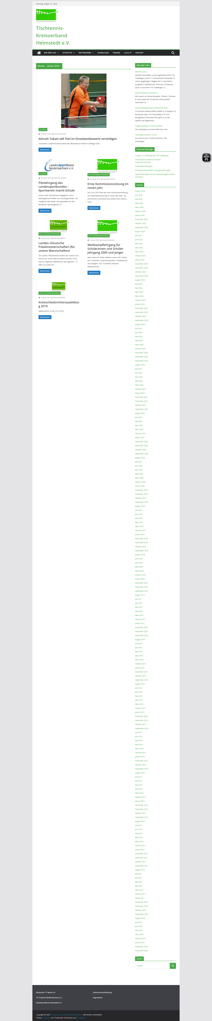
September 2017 (141, 591)
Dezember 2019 (141, 490)
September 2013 (141, 769)
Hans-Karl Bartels (60, 134)
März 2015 (139, 704)
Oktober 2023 (140, 316)
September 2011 (141, 866)
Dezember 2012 (141, 805)
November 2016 (141, 631)
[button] (57, 52)
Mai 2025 (138, 243)
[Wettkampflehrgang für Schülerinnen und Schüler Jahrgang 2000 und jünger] (108, 227)
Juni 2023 (138, 332)
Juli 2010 (138, 922)
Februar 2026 (140, 211)
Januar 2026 (140, 215)
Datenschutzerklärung (102, 992)
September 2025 (141, 227)
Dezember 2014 (141, 716)
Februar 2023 (140, 348)
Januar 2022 (140, 393)
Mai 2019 (138, 518)
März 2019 (139, 526)
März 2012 (139, 841)
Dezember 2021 (141, 397)
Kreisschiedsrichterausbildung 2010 (59, 304)
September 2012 (141, 817)
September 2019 (141, 502)
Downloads (103, 53)
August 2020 (140, 458)
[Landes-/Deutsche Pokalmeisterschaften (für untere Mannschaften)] (59, 226)
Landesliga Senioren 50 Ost (146, 135)
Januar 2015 (140, 712)
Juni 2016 (138, 647)
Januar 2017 (140, 623)
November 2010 (141, 906)
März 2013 (139, 793)
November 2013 (141, 761)
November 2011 (141, 857)
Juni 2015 (138, 692)
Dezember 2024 (141, 264)
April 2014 (139, 744)
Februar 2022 (140, 389)
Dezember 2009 (141, 946)
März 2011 (139, 890)
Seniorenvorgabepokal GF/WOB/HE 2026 (151, 108)
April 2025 (139, 247)
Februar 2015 (140, 708)
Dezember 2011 (141, 853)
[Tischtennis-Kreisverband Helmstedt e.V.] (39, 53)
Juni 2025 (138, 239)
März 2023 (139, 344)
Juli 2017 (138, 599)
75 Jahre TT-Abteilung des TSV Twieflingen (152, 155)
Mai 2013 (138, 785)
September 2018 (141, 550)
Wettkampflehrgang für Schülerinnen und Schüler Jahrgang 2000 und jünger (105, 248)
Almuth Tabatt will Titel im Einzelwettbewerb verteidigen (78, 139)
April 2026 (139, 203)
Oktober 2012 (140, 813)
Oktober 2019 (140, 498)
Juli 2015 (138, 688)
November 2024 (141, 268)
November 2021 (141, 401)
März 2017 (139, 615)
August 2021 (140, 413)
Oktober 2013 (140, 765)
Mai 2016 (138, 651)
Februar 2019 (140, 530)
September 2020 (141, 453)
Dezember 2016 (141, 627)
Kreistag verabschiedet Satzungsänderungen (152, 170)
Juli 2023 (138, 328)
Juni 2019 (138, 514)
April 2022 (139, 381)
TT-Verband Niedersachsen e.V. (49, 997)
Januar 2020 (140, 486)
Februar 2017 (140, 619)
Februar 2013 (140, 797)
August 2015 (140, 684)
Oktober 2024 (140, 272)
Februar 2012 (140, 845)
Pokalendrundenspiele (143, 166)
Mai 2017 (138, 607)
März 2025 (139, 251)
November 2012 (141, 809)
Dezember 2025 (141, 219)
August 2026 (140, 191)
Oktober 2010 (140, 910)
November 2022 (141, 357)
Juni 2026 (138, 195)
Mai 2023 (138, 336)
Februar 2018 (140, 575)
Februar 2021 (140, 433)
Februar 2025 (140, 256)
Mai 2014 (138, 740)
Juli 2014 (138, 732)
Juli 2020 (138, 462)
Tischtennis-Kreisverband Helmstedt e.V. (53, 35)
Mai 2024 (138, 288)
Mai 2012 (138, 833)
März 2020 (139, 478)
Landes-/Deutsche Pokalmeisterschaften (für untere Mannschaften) (57, 247)
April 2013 (139, 789)
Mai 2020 (138, 470)
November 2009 (141, 950)
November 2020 (141, 445)
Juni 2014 (138, 736)
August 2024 (140, 280)
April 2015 (139, 700)
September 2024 (141, 276)
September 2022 (141, 361)
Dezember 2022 (141, 352)
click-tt (128, 53)
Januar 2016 (140, 668)
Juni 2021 (138, 417)
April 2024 (139, 292)
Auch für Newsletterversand (98, 175)
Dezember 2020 (141, 441)
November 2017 (141, 587)
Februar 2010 (140, 938)
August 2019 (140, 506)
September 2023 (141, 320)
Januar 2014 (140, 756)
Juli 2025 (138, 235)
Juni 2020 (138, 466)
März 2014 (139, 748)
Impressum (97, 997)
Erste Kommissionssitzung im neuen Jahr (107, 186)
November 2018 (141, 542)
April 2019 (139, 522)
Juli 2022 (138, 369)
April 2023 (139, 340)
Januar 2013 (140, 801)
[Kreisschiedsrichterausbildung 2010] (59, 287)
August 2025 (140, 231)
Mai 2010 (138, 930)
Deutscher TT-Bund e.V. (46, 992)
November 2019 (141, 494)
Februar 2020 (140, 482)
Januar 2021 (140, 437)
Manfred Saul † (141, 72)
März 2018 (139, 571)
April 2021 (139, 425)
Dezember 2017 (141, 583)
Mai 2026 (138, 199)
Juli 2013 (138, 777)
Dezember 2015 (141, 672)
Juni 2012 (138, 829)
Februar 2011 (140, 894)
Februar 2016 (140, 664)
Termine (116, 53)
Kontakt (139, 53)
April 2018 (139, 567)
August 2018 (140, 554)
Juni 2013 (138, 781)
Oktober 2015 (140, 676)
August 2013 (140, 773)
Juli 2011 (138, 874)
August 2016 (140, 639)
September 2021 (141, 409)
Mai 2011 (138, 882)
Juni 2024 (138, 284)
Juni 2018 (138, 559)
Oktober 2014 (140, 724)
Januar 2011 (140, 898)
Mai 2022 (138, 377)
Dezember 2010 (141, 902)
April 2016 (139, 655)
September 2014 (141, 728)
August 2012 (140, 821)
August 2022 (140, 365)
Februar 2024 (140, 300)
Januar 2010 (140, 942)
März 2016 (139, 660)
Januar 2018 (140, 579)
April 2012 (139, 837)
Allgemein (43, 129)
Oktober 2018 (140, 546)
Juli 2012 (138, 825)
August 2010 (140, 918)
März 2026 (139, 207)
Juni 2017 (138, 603)
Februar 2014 (140, 752)
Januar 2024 (140, 304)
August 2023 (140, 324)
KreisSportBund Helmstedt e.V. (49, 1003)
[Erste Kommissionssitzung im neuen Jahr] (108, 166)
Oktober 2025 (140, 223)
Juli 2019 (138, 510)
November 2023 (141, 312)
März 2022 (139, 385)
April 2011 (139, 886)
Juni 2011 (138, 878)
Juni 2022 (138, 373)
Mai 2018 (138, 563)
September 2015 (141, 680)
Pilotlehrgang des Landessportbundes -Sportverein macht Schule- (57, 186)
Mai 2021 (138, 421)
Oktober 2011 (140, 862)
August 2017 (140, 595)
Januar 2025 (140, 260)
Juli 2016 (138, 643)
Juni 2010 (138, 926)
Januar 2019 (140, 534)
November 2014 (141, 720)
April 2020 (139, 474)
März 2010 (139, 934)
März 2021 (139, 429)
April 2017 (139, 611)
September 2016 (141, 635)
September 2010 (141, 914)
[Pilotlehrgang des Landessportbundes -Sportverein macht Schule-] (59, 165)
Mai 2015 (138, 696)
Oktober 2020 (140, 449)
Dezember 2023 (141, 308)
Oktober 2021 (140, 405)
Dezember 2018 (141, 538)
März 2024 (139, 296)
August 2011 (140, 870)
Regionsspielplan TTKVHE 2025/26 (148, 126)
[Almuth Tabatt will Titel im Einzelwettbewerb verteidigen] (84, 101)
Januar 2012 (140, 849)
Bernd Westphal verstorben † (146, 93)
